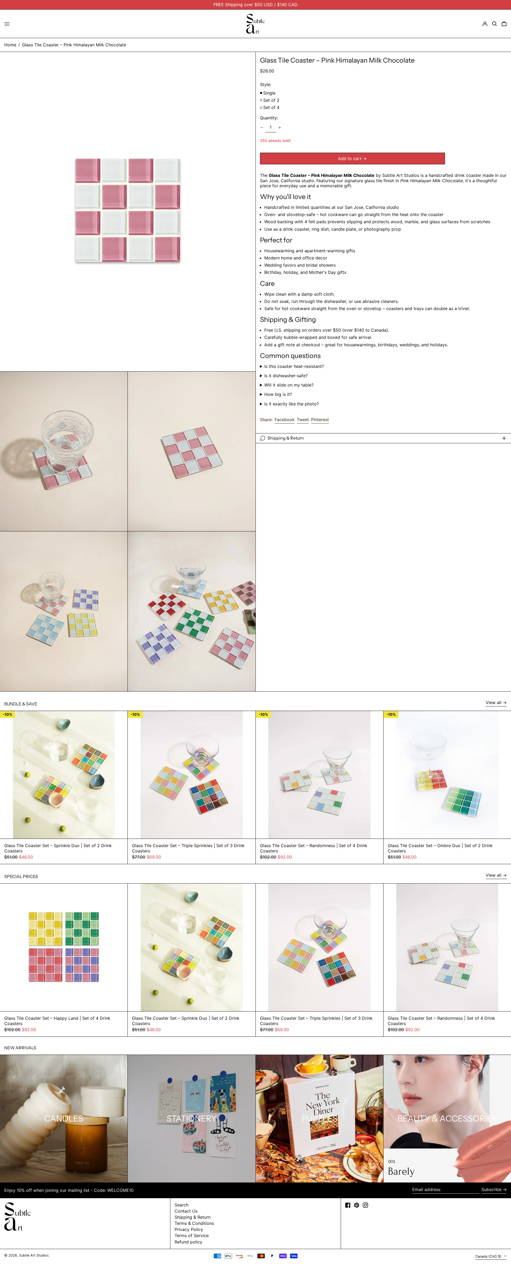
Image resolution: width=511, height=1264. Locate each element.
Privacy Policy (189, 1229)
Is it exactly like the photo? (291, 404)
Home (10, 44)
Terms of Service (192, 1235)
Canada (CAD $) (488, 1256)
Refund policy (188, 1242)
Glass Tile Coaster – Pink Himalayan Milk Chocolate (74, 44)
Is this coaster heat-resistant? (294, 366)
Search (181, 1205)
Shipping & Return (193, 1217)
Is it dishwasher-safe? (286, 375)
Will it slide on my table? (289, 385)
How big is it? (278, 394)
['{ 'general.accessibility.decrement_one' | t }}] (261, 127)
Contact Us (186, 1211)
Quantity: (269, 117)
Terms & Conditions (194, 1223)
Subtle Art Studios (34, 1255)
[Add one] (279, 127)
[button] (494, 24)
